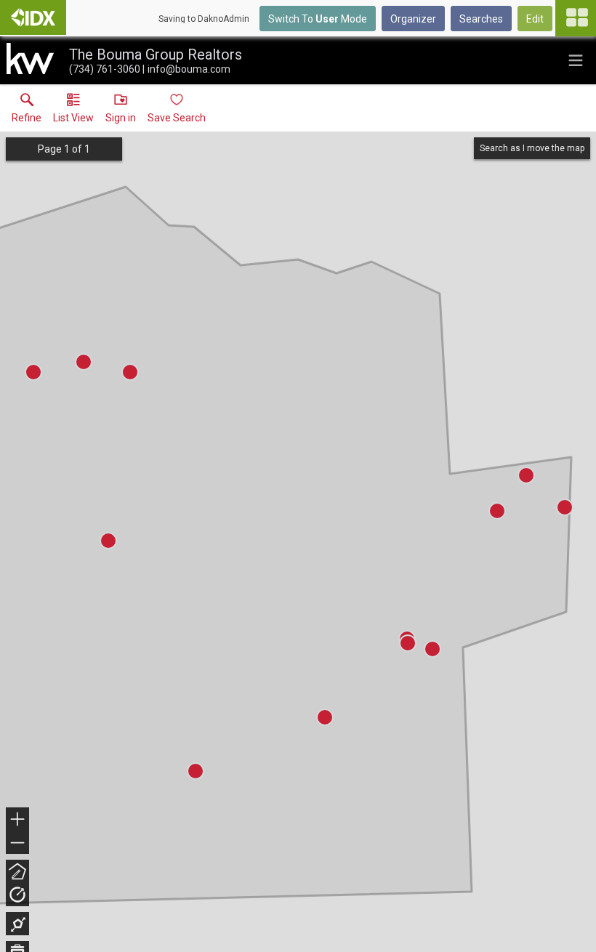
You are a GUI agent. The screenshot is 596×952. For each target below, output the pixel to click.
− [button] (18, 844)
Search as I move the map (532, 148)
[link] (26, 111)
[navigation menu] (575, 18)
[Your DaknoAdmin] (33, 17)
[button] (73, 111)
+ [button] (18, 821)
